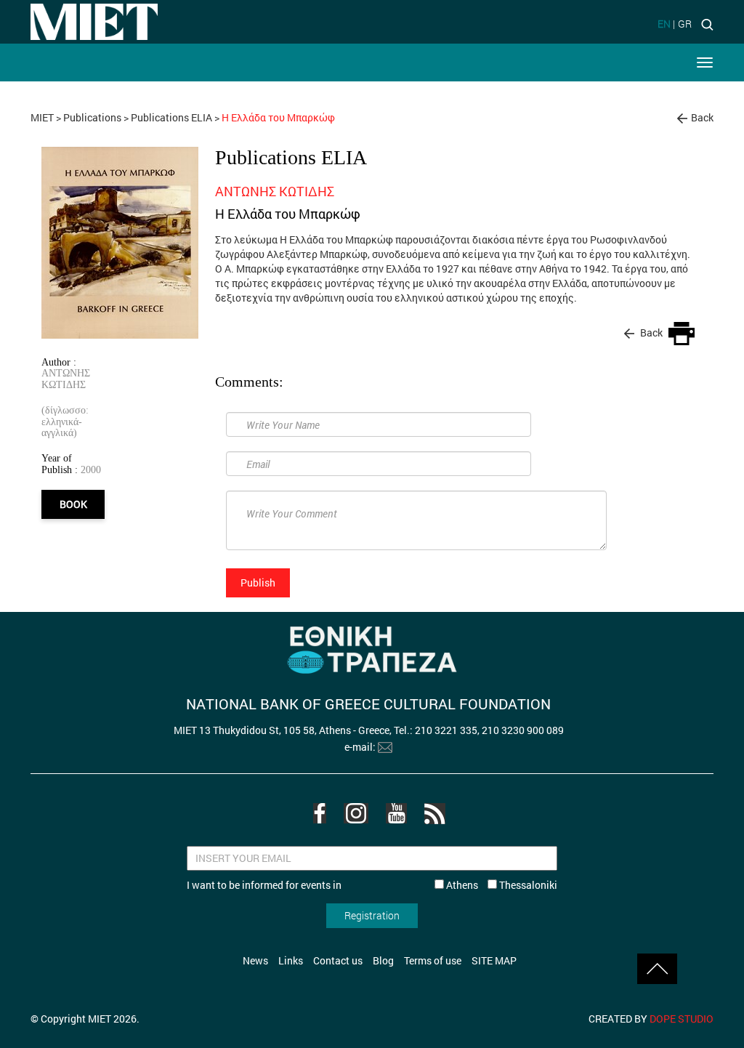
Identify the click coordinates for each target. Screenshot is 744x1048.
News (255, 960)
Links (290, 960)
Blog (383, 960)
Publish (257, 582)
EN (664, 24)
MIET (42, 117)
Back (702, 117)
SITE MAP (494, 960)
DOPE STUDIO (681, 1018)
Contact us (338, 960)
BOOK (73, 504)
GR (685, 24)
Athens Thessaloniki (500, 885)
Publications (92, 117)
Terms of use (432, 960)
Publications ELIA (171, 117)
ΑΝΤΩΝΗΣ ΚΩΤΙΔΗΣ (65, 378)
